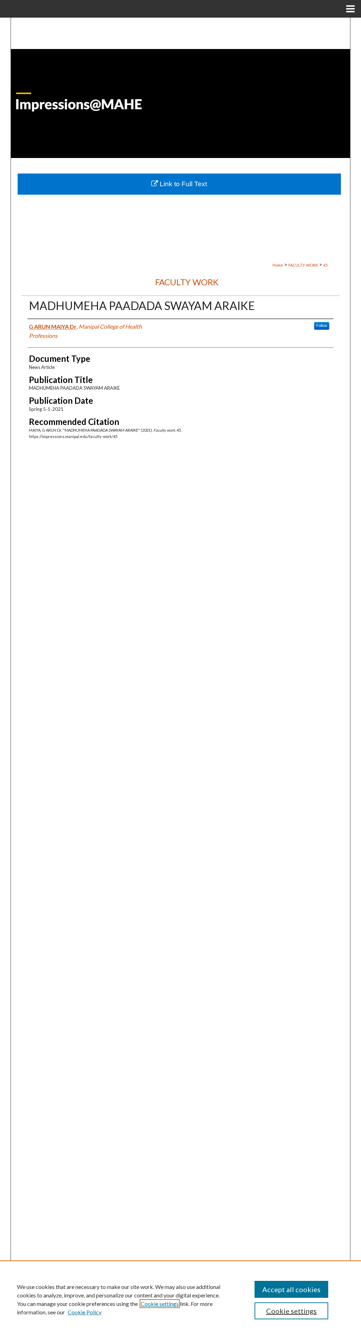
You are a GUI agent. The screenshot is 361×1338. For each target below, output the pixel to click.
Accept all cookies (291, 1289)
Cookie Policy (85, 1312)
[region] (180, 1299)
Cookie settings (160, 1303)
